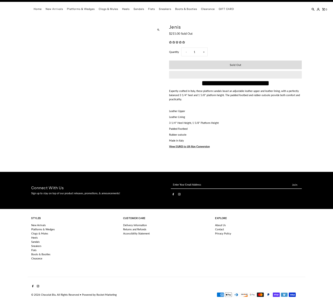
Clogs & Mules (108, 9)
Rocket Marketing (106, 294)
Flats (151, 9)
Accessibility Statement (136, 233)
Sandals (139, 9)
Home (38, 9)
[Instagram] (179, 195)
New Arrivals (54, 9)
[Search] (313, 9)
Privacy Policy (223, 233)
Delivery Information (135, 225)
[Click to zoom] (158, 30)
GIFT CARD (226, 9)
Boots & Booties (186, 9)
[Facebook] (173, 195)
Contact (219, 229)
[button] (177, 42)
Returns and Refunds (134, 229)
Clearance (208, 9)
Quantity (174, 51)
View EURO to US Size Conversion (189, 146)
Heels (126, 9)
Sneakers (165, 9)
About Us (220, 225)
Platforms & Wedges (81, 9)
